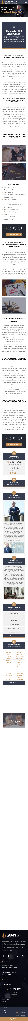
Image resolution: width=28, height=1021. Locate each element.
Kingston (8, 662)
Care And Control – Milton (9, 972)
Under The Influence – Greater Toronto (12, 970)
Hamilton (8, 660)
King (20, 660)
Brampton (8, 652)
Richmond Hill (8, 675)
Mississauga (20, 667)
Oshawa (20, 671)
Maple (8, 664)
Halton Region (19, 658)
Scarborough (20, 675)
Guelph (8, 658)
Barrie (8, 650)
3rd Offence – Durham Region (9, 967)
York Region (20, 679)
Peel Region (8, 673)
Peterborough (20, 673)
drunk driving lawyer (15, 43)
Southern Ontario (9, 671)
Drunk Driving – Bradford (9, 965)
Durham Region (19, 654)
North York (19, 669)
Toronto (8, 677)
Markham (19, 664)
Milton (8, 667)
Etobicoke (8, 656)
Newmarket (8, 669)
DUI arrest (20, 367)
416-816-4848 (12, 12)
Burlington (19, 652)
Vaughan (20, 677)
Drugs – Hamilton (6, 974)
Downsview (8, 654)
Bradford (20, 650)
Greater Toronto (20, 656)
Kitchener (19, 662)
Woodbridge (8, 679)
